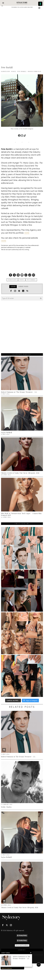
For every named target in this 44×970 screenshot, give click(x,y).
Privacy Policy (23, 935)
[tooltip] (39, 8)
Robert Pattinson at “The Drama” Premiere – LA (19, 392)
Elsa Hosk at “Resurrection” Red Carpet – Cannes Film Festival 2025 (21, 514)
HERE (26, 233)
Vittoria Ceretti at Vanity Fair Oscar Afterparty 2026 (20, 473)
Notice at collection (7, 968)
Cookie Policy (23, 940)
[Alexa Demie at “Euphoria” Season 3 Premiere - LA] (22, 676)
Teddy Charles (6, 807)
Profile (30, 71)
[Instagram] (22, 135)
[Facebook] (19, 135)
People (13, 71)
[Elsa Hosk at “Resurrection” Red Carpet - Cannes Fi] (22, 633)
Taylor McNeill (6, 433)
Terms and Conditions (22, 945)
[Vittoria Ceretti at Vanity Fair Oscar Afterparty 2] (22, 591)
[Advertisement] (22, 33)
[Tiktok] (24, 135)
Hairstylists (5, 71)
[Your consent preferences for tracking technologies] (40, 4)
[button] (41, 298)
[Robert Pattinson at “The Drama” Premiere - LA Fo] (22, 548)
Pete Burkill (21, 71)
